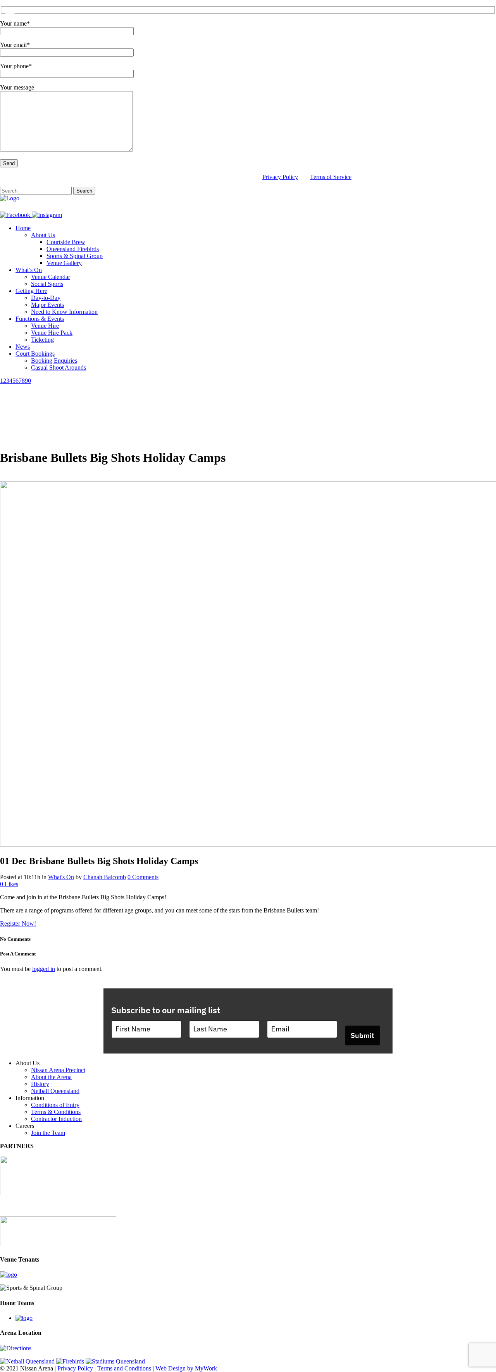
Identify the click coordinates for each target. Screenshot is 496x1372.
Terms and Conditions (124, 1368)
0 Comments (142, 877)
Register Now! (18, 923)
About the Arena (51, 1077)
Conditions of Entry (55, 1105)
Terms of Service (330, 177)
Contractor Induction (56, 1119)
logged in (43, 969)
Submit (362, 1035)
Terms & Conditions (56, 1112)
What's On (61, 877)
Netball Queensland (55, 1091)
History (40, 1084)
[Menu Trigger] (10, 10)
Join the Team (48, 1132)
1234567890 (15, 380)
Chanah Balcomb (104, 877)
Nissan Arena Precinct (58, 1070)
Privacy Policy (280, 177)
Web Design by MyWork (186, 1368)
